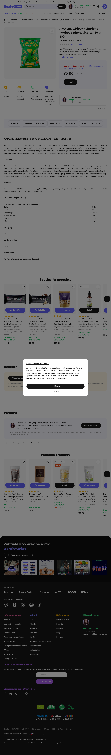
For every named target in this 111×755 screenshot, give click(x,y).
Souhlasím (55, 386)
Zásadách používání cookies (56, 378)
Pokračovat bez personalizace (37, 364)
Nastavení (55, 391)
